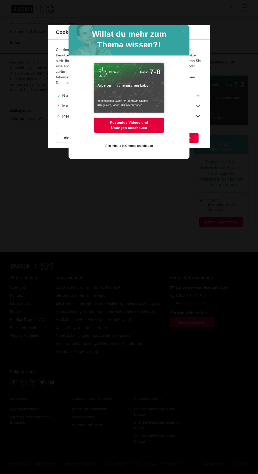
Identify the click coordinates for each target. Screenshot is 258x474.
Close (183, 31)
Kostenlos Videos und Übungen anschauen (129, 125)
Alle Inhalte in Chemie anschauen (129, 146)
